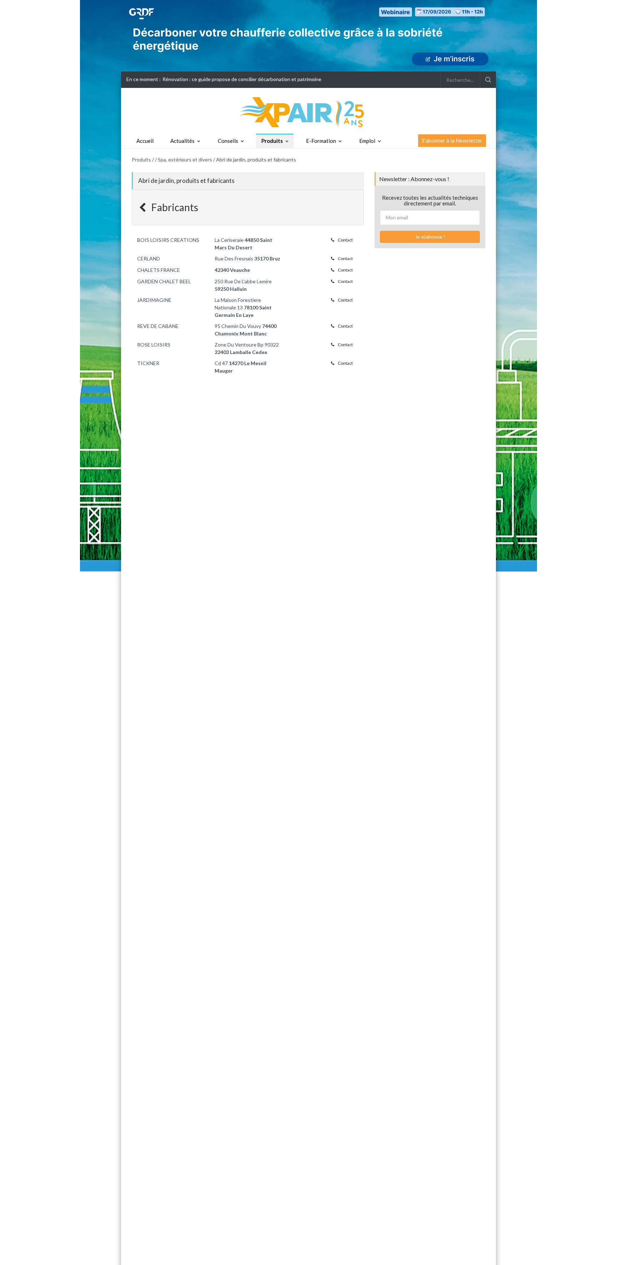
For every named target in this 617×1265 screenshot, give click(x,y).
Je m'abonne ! (430, 237)
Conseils (228, 141)
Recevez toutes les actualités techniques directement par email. (430, 200)
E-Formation (321, 141)
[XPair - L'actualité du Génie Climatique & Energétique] (308, 112)
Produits (272, 141)
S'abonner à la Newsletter (452, 140)
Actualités (182, 141)
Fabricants (174, 207)
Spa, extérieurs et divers (185, 159)
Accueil (145, 141)
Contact (345, 240)
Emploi (367, 141)
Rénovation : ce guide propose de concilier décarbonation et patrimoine (241, 79)
